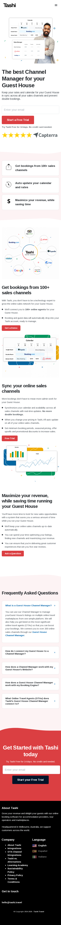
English (42, 845)
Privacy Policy (15, 875)
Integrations (14, 848)
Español (42, 851)
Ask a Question (13, 553)
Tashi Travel (38, 911)
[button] (30, 605)
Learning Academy (18, 865)
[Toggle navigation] (56, 5)
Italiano (42, 856)
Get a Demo (11, 328)
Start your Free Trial (30, 779)
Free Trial (10, 438)
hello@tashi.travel (12, 902)
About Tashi (14, 845)
